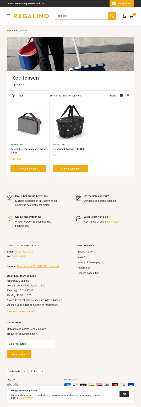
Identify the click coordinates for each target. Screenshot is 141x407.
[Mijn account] (124, 16)
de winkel (112, 221)
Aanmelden (19, 354)
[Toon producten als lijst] (127, 95)
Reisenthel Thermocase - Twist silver (28, 151)
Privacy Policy (85, 251)
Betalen (81, 256)
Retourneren (83, 267)
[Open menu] (8, 15)
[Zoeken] (112, 16)
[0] (131, 16)
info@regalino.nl (24, 251)
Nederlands (14, 371)
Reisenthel (17, 144)
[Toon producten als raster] (121, 95)
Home (10, 30)
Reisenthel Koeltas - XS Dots (69, 149)
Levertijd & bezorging (88, 262)
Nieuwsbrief (124, 3)
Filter (20, 95)
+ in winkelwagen (28, 168)
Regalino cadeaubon (88, 272)
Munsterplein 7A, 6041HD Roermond (38, 266)
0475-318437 (19, 256)
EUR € (34, 371)
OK (124, 394)
